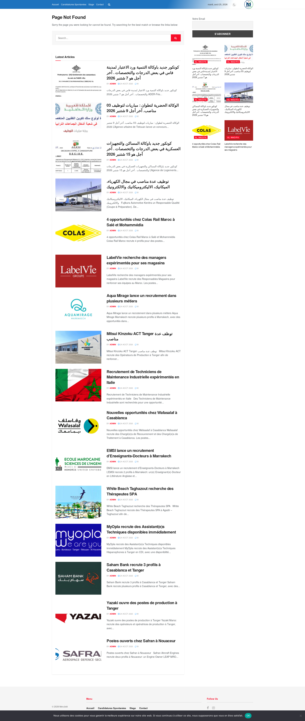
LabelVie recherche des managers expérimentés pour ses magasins (136, 260)
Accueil (55, 4)
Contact (100, 4)
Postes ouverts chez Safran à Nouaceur (141, 640)
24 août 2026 (126, 83)
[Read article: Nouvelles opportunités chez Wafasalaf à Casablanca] (78, 426)
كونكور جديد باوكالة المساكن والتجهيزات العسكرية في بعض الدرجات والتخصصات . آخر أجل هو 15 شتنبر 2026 (144, 148)
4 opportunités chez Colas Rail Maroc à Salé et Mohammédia (141, 222)
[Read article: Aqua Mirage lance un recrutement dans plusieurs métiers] (78, 309)
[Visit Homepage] (248, 4)
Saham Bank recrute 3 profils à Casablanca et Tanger (134, 567)
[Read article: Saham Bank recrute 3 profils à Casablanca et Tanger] (78, 578)
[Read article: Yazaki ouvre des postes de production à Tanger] (78, 616)
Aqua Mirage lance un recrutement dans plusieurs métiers (141, 298)
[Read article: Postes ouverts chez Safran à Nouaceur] (78, 654)
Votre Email (198, 18)
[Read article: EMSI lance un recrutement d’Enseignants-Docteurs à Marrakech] (78, 464)
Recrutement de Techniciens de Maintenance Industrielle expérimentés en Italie (143, 377)
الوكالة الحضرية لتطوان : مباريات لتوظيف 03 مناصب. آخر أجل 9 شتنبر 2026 (143, 107)
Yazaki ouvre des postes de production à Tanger (142, 605)
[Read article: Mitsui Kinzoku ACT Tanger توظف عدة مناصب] (78, 347)
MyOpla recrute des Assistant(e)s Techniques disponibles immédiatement (141, 529)
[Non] (300, 715)
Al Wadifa (201, 61)
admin (113, 83)
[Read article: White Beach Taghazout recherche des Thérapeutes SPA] (78, 502)
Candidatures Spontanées (73, 4)
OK (248, 715)
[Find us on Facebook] (208, 708)
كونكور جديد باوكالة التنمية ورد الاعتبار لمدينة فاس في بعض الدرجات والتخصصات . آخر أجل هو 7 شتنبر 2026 (143, 72)
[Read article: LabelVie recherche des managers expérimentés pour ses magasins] (78, 271)
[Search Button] (109, 4)
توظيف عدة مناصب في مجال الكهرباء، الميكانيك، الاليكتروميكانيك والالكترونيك (138, 183)
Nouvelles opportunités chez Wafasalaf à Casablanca (142, 415)
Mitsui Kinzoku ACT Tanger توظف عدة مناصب (139, 336)
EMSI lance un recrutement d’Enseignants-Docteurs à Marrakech (139, 453)
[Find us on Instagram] (213, 708)
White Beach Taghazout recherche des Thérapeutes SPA (140, 491)
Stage (91, 4)
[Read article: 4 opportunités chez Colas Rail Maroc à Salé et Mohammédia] (78, 233)
